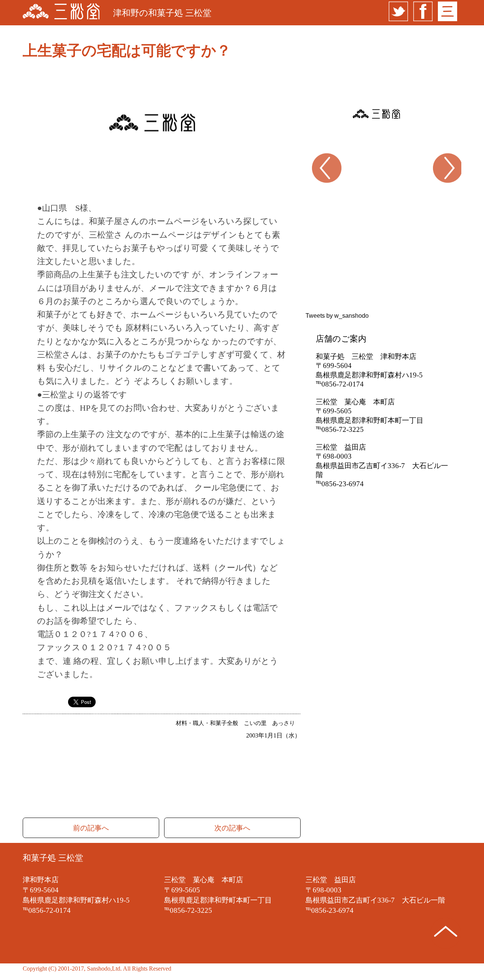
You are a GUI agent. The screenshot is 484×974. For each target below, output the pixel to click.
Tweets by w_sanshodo (337, 315)
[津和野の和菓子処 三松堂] (61, 12)
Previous (311, 191)
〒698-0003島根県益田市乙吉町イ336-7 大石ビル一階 (382, 465)
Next (453, 191)
